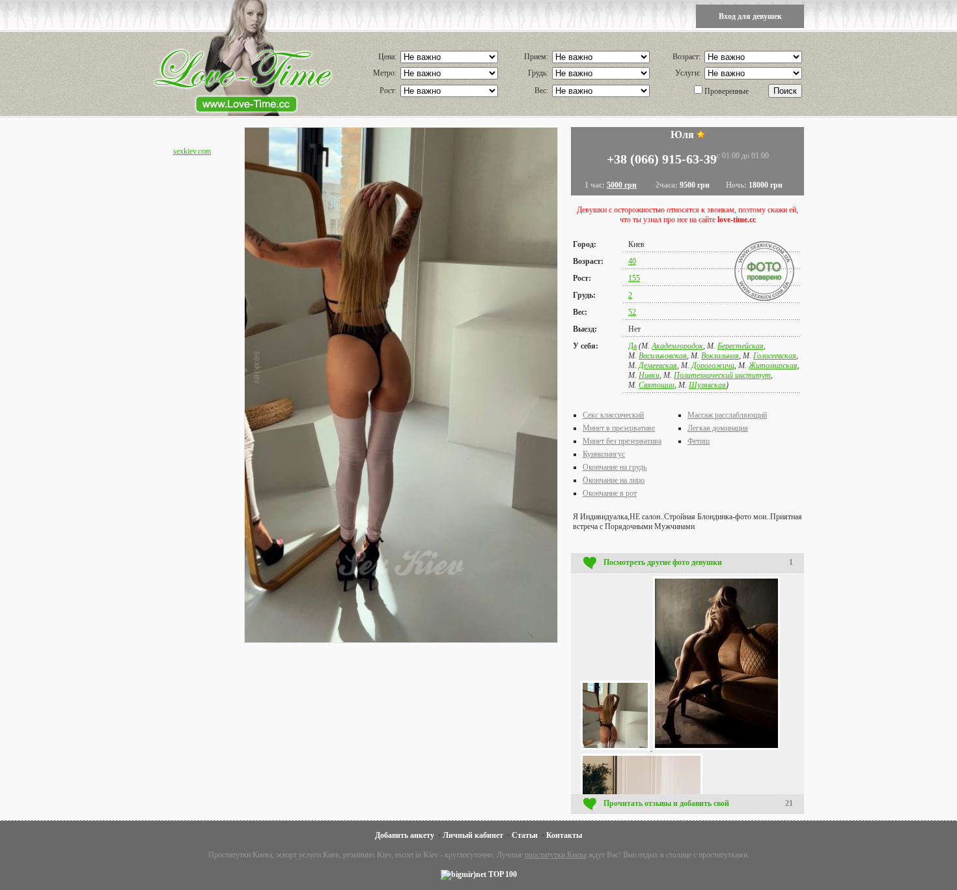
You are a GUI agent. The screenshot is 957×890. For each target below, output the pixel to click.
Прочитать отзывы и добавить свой (698, 803)
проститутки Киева (556, 854)
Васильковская (663, 355)
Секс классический (613, 415)
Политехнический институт (722, 375)
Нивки (649, 375)
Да (632, 346)
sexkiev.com (192, 151)
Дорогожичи (712, 365)
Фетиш (698, 441)
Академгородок (677, 346)
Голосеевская (774, 355)
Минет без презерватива (622, 441)
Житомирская (773, 365)
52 (632, 312)
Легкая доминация (717, 428)
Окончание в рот (610, 493)
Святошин (656, 385)
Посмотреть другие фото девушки (698, 562)
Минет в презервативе (619, 428)
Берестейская (740, 346)
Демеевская (658, 365)
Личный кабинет (473, 835)
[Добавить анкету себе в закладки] (701, 134)
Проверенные (726, 91)
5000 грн (622, 185)
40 (632, 261)
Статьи (525, 835)
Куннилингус (604, 454)
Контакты (564, 835)
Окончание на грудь (614, 467)
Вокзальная (720, 355)
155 (634, 278)
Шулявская (707, 385)
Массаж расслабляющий (727, 415)
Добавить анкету (404, 835)
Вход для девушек (750, 16)
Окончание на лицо (614, 480)
